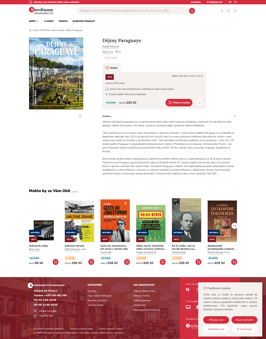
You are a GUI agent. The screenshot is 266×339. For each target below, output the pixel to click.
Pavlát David (179, 252)
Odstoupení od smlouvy (146, 310)
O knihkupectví (214, 2)
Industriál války (38, 245)
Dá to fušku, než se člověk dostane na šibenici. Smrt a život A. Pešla (186, 247)
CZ (230, 2)
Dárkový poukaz (142, 300)
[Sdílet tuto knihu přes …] (80, 116)
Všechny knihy (95, 305)
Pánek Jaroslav (216, 252)
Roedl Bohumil (110, 46)
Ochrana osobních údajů (81, 328)
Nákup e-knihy (141, 295)
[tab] (111, 67)
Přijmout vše (216, 320)
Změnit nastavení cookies (111, 328)
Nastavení (246, 329)
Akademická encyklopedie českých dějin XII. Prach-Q (221, 247)
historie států (57, 30)
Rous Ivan (34, 249)
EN (235, 2)
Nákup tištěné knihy (144, 291)
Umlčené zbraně (74, 245)
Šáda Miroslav (72, 249)
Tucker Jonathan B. (146, 252)
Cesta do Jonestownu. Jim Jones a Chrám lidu (114, 247)
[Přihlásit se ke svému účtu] (222, 10)
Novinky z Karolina (98, 300)
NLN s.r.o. (107, 51)
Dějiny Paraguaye (74, 30)
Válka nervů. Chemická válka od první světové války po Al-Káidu (150, 247)
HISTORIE (45, 30)
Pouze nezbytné (244, 320)
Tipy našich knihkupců (100, 295)
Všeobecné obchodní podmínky (49, 328)
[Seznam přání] (228, 10)
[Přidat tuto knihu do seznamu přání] (199, 102)
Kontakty (196, 2)
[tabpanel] (154, 90)
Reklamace (139, 305)
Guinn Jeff (105, 252)
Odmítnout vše (216, 329)
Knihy (35, 30)
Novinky (92, 291)
